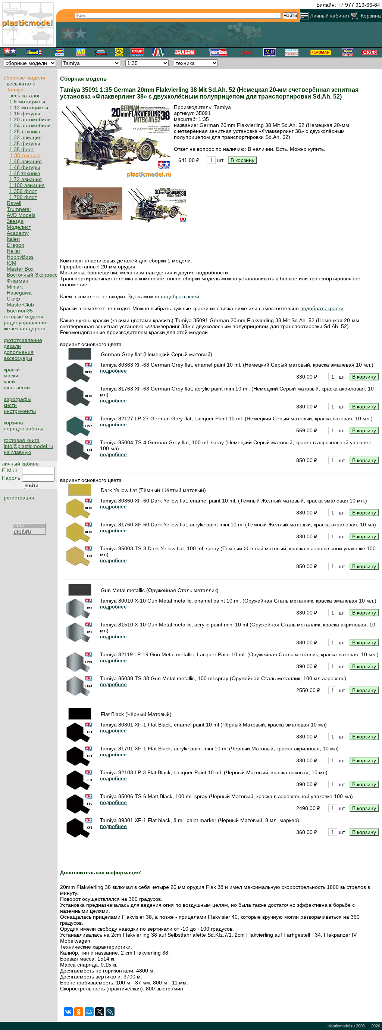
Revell (14, 203)
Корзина (371, 16)
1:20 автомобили (30, 119)
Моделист (19, 227)
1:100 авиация (27, 185)
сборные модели (24, 78)
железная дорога (25, 329)
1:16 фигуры (24, 113)
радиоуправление (26, 323)
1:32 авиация (25, 137)
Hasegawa (19, 293)
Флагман (17, 281)
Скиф (13, 299)
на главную (17, 452)
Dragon (15, 245)
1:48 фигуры (24, 167)
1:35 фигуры (24, 143)
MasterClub (20, 305)
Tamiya (15, 90)
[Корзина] (355, 16)
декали (12, 346)
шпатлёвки (17, 387)
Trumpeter (19, 209)
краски (12, 370)
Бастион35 (20, 311)
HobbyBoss (20, 257)
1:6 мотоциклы (27, 102)
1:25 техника (24, 131)
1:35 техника (25, 155)
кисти (10, 405)
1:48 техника (24, 173)
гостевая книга (22, 440)
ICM (11, 263)
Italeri (13, 239)
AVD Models (21, 215)
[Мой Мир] (89, 1011)
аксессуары (18, 358)
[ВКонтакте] (68, 1011)
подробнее (113, 371)
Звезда (15, 221)
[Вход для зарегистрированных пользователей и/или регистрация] (304, 16)
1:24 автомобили (30, 125)
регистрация (19, 498)
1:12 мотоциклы (28, 108)
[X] (99, 1011)
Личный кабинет (330, 16)
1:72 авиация (25, 179)
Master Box (20, 269)
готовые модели (23, 317)
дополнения (19, 352)
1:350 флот (23, 191)
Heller (14, 251)
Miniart (15, 287)
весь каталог (22, 84)
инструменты (20, 411)
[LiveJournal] (110, 1011)
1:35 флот (21, 149)
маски (11, 376)
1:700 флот (23, 197)
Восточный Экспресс (32, 275)
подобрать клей (180, 296)
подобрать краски (322, 308)
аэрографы (17, 399)
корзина (13, 423)
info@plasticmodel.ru (28, 446)
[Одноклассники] (78, 1011)
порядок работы (23, 429)
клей (9, 382)
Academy (18, 233)
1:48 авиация (25, 161)
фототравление (23, 340)
